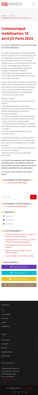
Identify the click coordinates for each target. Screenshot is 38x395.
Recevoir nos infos (20, 279)
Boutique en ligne (6, 352)
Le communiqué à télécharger (16, 183)
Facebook (10, 220)
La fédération (5, 326)
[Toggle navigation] (34, 4)
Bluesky (9, 216)
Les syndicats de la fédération (20, 285)
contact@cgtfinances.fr (8, 379)
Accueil (4, 16)
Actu (11, 16)
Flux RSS (4, 348)
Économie (4, 318)
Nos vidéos (5, 344)
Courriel (9, 224)
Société (3, 322)
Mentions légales (26, 388)
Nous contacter (20, 267)
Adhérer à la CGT (20, 273)
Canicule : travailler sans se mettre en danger (19, 256)
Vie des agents (6, 314)
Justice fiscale (5, 356)
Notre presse (5, 340)
